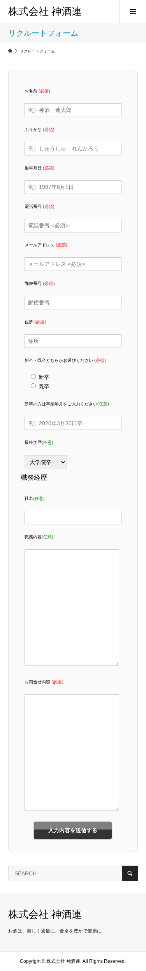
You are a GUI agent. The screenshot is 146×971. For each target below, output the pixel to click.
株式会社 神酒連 (45, 11)
